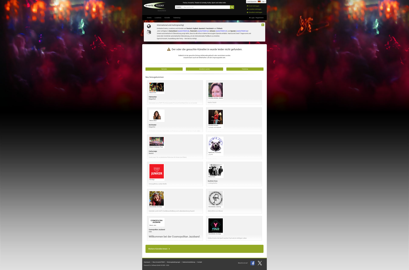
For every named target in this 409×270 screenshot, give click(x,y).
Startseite (164, 69)
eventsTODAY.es (242, 31)
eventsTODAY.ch (221, 31)
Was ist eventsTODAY (159, 262)
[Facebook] (253, 263)
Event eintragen (253, 6)
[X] (260, 263)
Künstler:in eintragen (255, 12)
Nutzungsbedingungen (173, 262)
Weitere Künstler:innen (158, 249)
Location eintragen (254, 9)
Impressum (147, 262)
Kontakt (199, 262)
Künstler (167, 18)
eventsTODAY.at (203, 31)
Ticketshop (176, 18)
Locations (158, 18)
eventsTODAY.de (183, 31)
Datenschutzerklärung (188, 262)
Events (149, 18)
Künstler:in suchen (204, 69)
